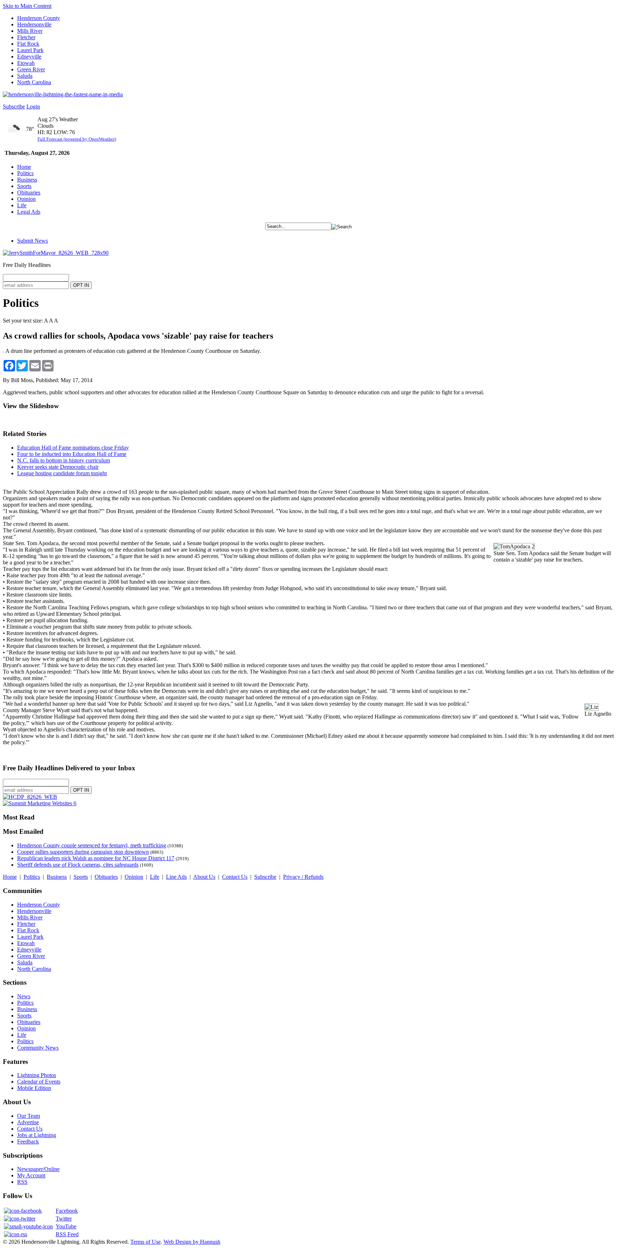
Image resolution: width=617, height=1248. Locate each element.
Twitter (64, 1219)
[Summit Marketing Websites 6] (39, 803)
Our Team (28, 1116)
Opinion (26, 199)
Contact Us (234, 877)
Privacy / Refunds (303, 877)
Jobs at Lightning (36, 1135)
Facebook (67, 1211)
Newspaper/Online (38, 1169)
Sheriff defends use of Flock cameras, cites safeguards (78, 865)
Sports (24, 186)
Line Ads (176, 877)
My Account (31, 1175)
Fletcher (26, 37)
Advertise (28, 1122)
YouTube (66, 1226)
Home (24, 167)
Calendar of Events (38, 1082)
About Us (204, 877)
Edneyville (29, 57)
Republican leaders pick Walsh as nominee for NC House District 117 (95, 858)
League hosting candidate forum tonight (62, 473)
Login (33, 106)
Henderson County (38, 18)
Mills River (29, 31)
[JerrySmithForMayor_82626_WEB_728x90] (56, 253)
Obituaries (28, 192)
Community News (38, 1048)
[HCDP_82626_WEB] (30, 797)
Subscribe (14, 106)
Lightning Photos (36, 1075)
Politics (25, 173)
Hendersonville (34, 24)
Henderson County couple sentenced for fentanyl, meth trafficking (91, 845)
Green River (31, 69)
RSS (22, 1182)
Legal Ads (28, 212)
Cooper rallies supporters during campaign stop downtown (83, 852)
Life (21, 205)
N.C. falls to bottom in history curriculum (63, 460)
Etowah (26, 63)
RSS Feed (67, 1234)
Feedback (28, 1141)
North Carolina (34, 82)
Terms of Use (145, 1242)
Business (27, 180)
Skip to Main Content (27, 6)
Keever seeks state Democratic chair (58, 467)
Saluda (24, 76)
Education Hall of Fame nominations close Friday (73, 448)
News (23, 996)
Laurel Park (30, 50)
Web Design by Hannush (192, 1242)
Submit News (32, 241)
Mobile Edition (34, 1088)
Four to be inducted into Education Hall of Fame (71, 454)
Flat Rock (28, 44)
